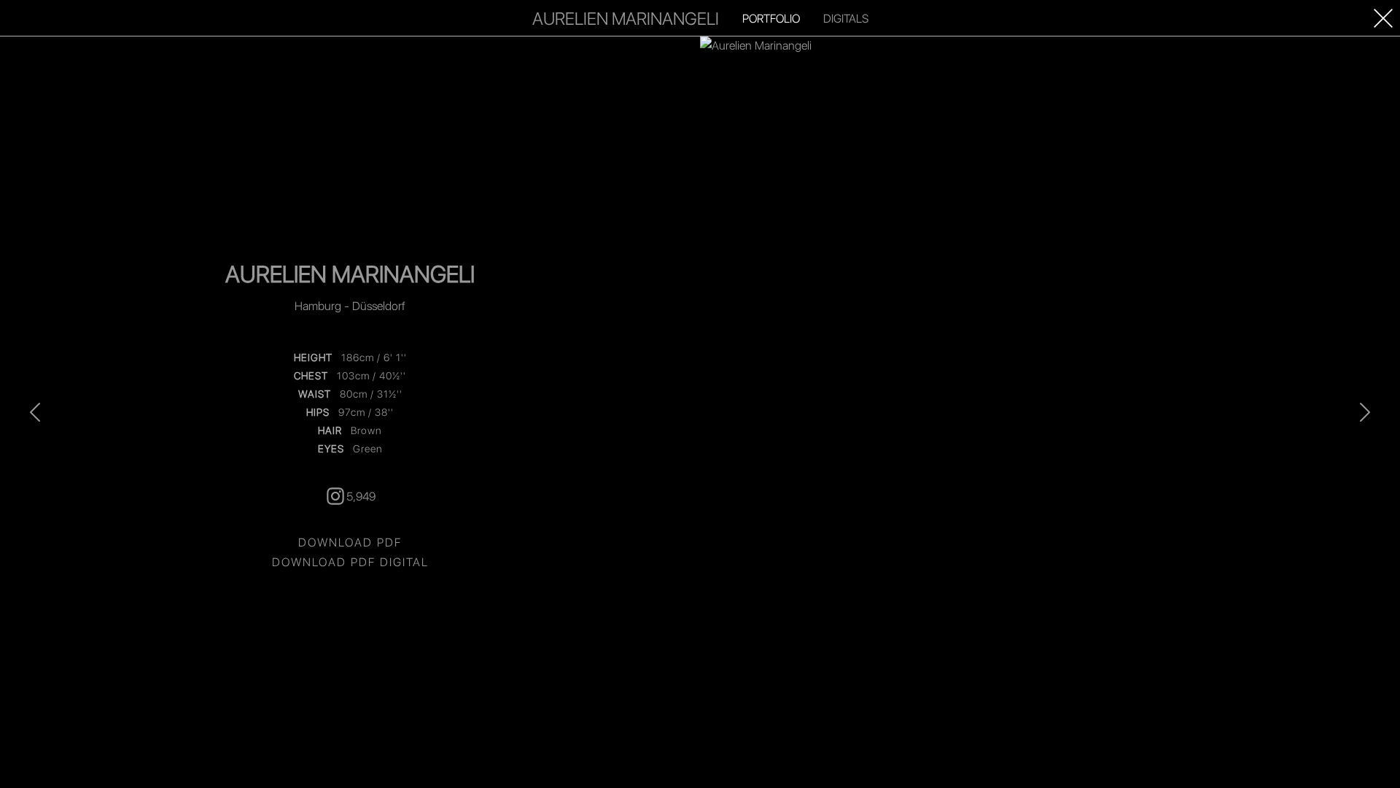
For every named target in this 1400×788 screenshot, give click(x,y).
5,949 (361, 495)
